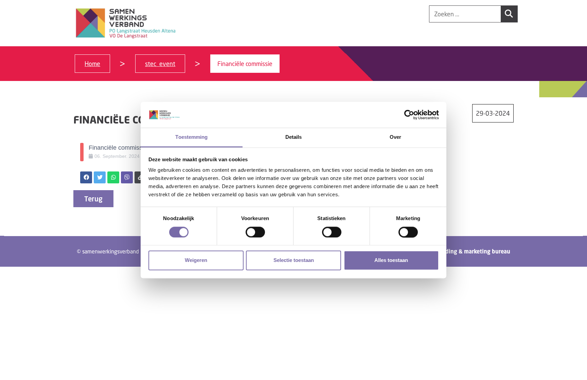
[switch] (255, 232)
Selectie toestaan (293, 260)
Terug (93, 199)
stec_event (160, 63)
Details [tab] (293, 137)
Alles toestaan (391, 260)
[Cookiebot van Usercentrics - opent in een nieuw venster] (409, 115)
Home (92, 63)
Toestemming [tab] (191, 137)
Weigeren (196, 260)
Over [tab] (395, 137)
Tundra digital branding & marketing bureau (452, 251)
